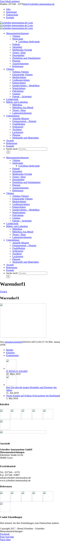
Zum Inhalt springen (10, 1)
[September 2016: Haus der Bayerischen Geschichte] (48, 418)
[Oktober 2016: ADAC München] (37, 418)
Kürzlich (10, 352)
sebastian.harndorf (13, 342)
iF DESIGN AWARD (17, 371)
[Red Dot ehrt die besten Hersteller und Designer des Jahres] (11, 384)
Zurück (3, 291)
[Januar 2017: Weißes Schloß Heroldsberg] (5, 418)
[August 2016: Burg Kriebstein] (5, 429)
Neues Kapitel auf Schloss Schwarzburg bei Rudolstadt (33, 395)
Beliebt (9, 350)
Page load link (7, 537)
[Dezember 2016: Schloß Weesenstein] (16, 418)
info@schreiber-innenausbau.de (39, 4)
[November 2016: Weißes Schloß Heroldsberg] (27, 418)
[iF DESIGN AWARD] (11, 368)
